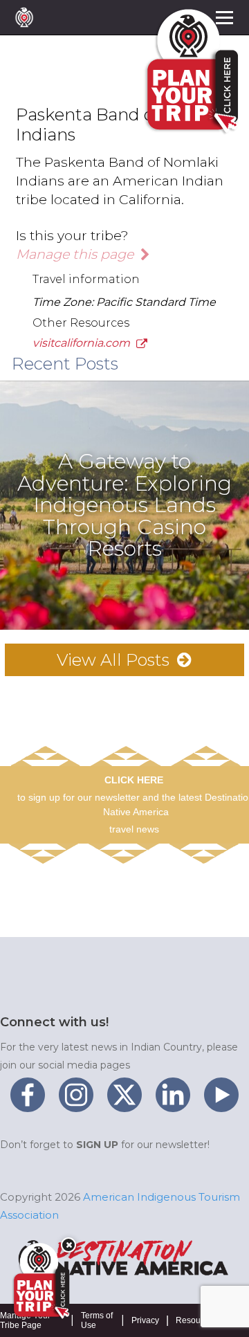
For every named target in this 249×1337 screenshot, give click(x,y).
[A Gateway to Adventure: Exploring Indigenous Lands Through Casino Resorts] (124, 386)
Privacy (145, 1320)
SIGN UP (97, 1144)
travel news (134, 829)
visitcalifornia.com (83, 342)
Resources (196, 1320)
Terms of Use (97, 1320)
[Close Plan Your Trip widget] (68, 1245)
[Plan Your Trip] (40, 1281)
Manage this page (76, 254)
